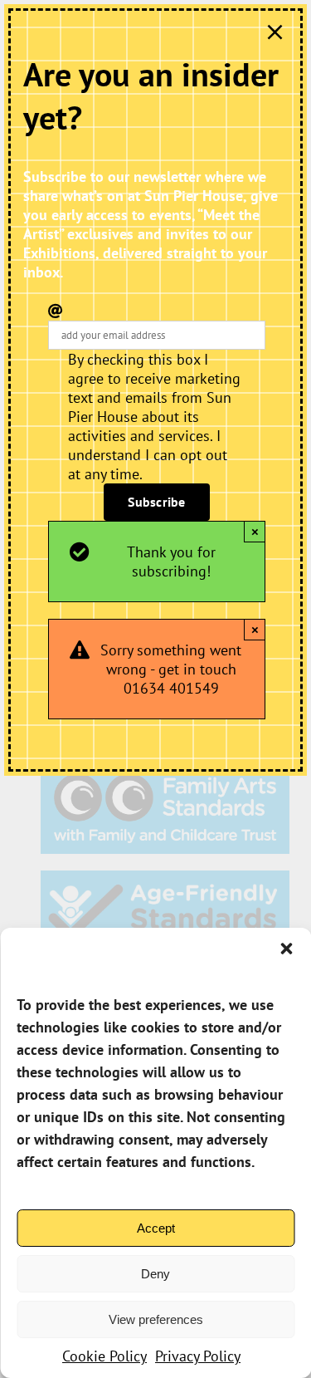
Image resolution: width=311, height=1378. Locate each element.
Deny (155, 1274)
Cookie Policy (104, 1356)
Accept (156, 1228)
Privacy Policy (198, 1356)
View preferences (156, 1319)
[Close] (275, 32)
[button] (286, 948)
